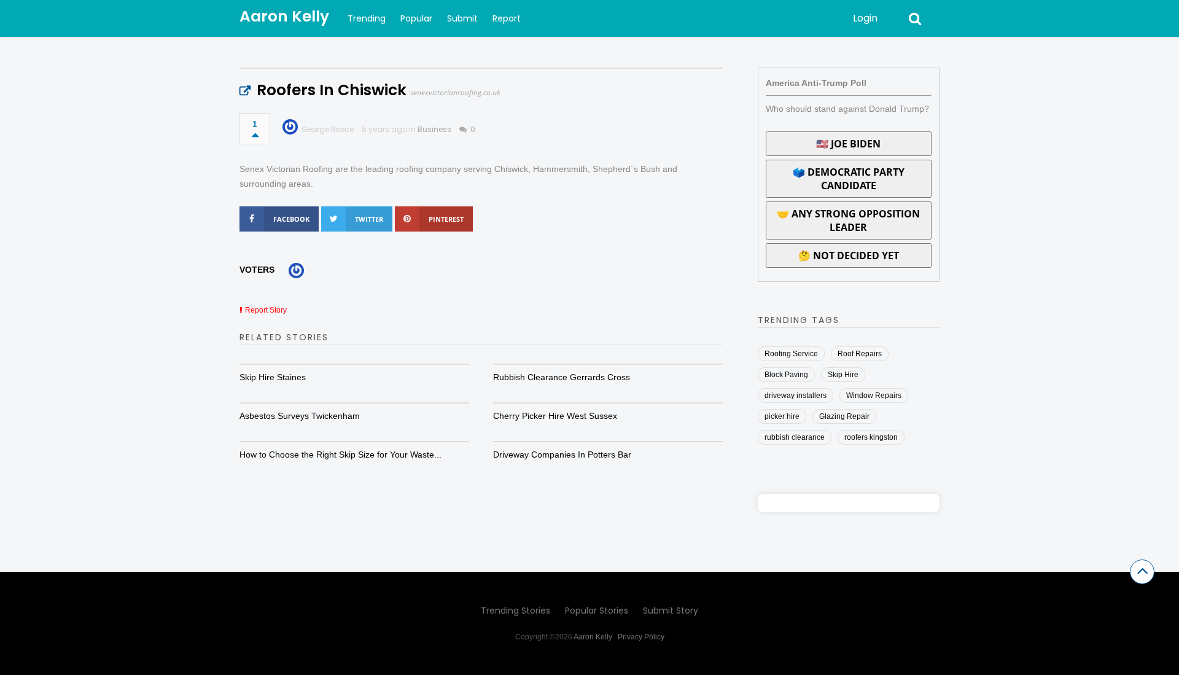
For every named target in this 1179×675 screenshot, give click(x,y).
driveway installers (796, 395)
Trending (367, 18)
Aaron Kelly (284, 16)
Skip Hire (843, 374)
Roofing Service (791, 353)
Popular (416, 18)
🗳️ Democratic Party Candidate (849, 178)
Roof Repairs (860, 353)
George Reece (328, 129)
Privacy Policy (641, 637)
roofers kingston (871, 437)
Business (434, 129)
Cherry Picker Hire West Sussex (555, 416)
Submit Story (670, 610)
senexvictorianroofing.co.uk (455, 92)
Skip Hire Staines (272, 377)
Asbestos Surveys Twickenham (299, 416)
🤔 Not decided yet (848, 255)
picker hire (782, 416)
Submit (462, 18)
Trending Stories (515, 610)
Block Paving (786, 374)
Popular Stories (596, 610)
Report (506, 18)
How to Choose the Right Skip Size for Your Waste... (340, 454)
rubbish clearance (795, 437)
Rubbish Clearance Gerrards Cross (561, 377)
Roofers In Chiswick (332, 90)
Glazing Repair (844, 416)
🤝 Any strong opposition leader (848, 220)
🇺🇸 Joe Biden (848, 143)
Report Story (266, 310)
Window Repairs (873, 395)
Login (865, 18)
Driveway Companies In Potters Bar (562, 454)
